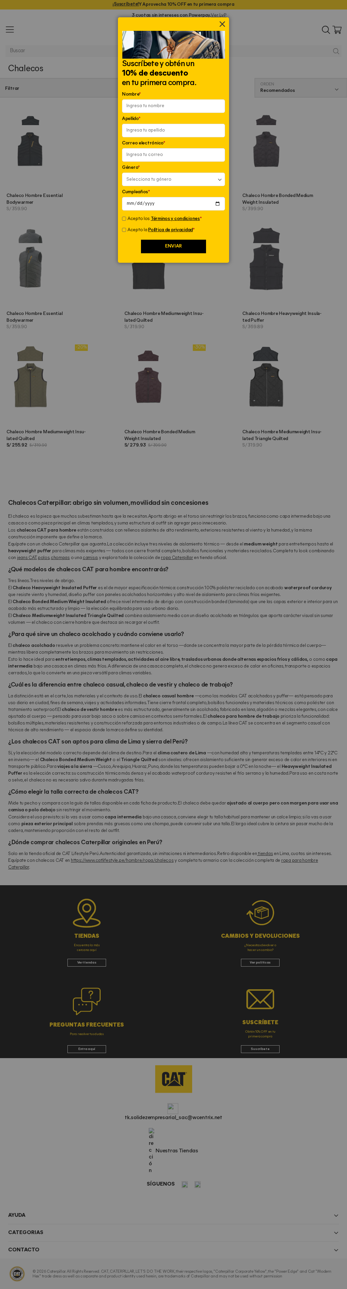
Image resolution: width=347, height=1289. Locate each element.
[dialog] (173, 644)
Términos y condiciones (175, 218)
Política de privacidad (170, 230)
